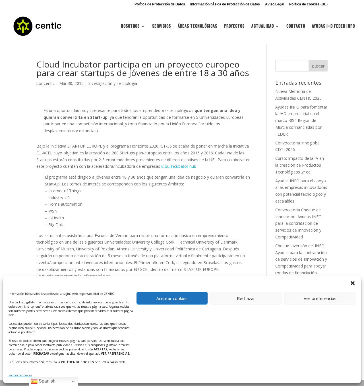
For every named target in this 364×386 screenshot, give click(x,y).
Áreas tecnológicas (197, 26)
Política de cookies (20, 375)
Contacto (295, 26)
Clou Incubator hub (178, 166)
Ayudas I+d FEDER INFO (333, 26)
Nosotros (130, 26)
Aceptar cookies (172, 298)
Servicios (161, 26)
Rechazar (246, 298)
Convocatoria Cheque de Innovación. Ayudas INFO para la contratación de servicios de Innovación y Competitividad (298, 223)
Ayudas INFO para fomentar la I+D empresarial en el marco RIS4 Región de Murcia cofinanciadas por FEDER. (301, 120)
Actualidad (262, 26)
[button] (352, 283)
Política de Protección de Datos (160, 4)
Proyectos (234, 26)
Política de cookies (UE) (308, 4)
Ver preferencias (320, 298)
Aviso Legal (274, 4)
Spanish (46, 381)
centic (49, 83)
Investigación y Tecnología (112, 83)
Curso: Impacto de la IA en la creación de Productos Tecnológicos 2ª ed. (299, 165)
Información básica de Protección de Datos (225, 4)
